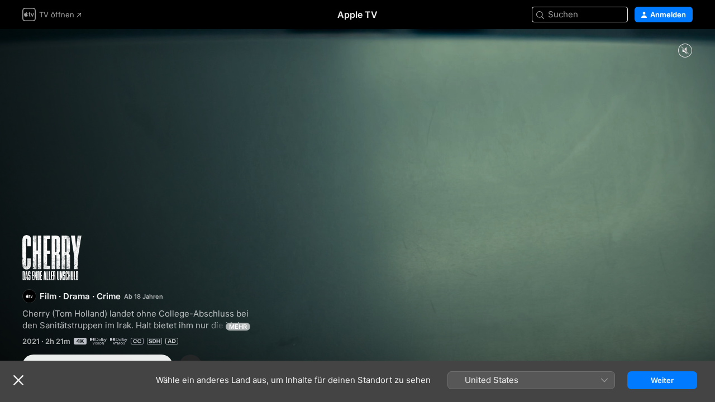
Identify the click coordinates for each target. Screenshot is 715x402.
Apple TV (357, 14)
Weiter (662, 380)
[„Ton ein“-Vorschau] (685, 51)
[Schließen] (18, 380)
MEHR (238, 327)
